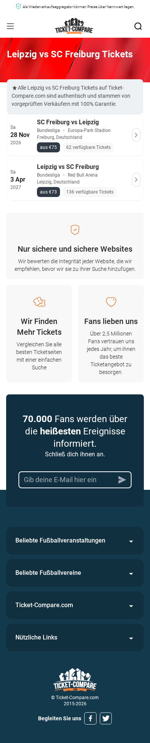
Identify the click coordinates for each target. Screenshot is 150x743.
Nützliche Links (36, 637)
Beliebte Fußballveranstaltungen (60, 540)
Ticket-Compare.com (44, 605)
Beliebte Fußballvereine (48, 572)
